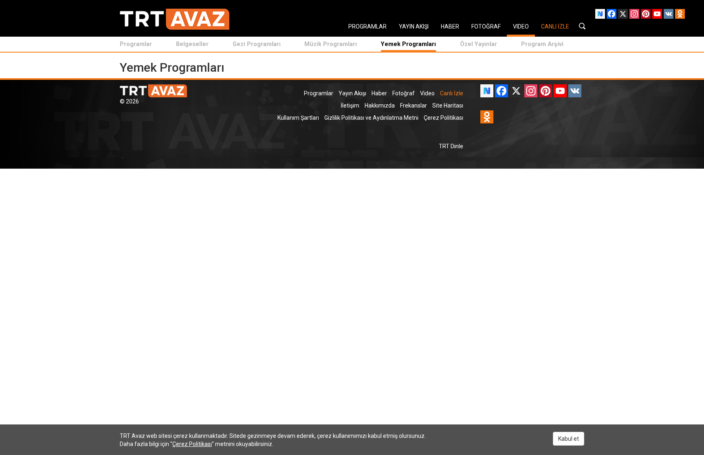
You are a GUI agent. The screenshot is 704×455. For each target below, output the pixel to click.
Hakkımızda (380, 105)
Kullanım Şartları (298, 117)
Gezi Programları (257, 44)
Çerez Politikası (443, 117)
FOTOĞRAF (486, 26)
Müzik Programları (330, 44)
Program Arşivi (542, 44)
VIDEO (521, 26)
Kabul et (568, 438)
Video (427, 93)
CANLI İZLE (555, 26)
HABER (450, 26)
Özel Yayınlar (478, 44)
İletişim (350, 105)
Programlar (136, 44)
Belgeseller (192, 44)
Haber (379, 93)
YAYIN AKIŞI (414, 26)
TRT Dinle (451, 146)
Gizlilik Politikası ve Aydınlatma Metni (371, 117)
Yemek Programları (408, 44)
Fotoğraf (403, 93)
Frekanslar (413, 105)
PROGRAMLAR (367, 26)
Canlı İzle (451, 93)
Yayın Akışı (352, 93)
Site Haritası (447, 105)
